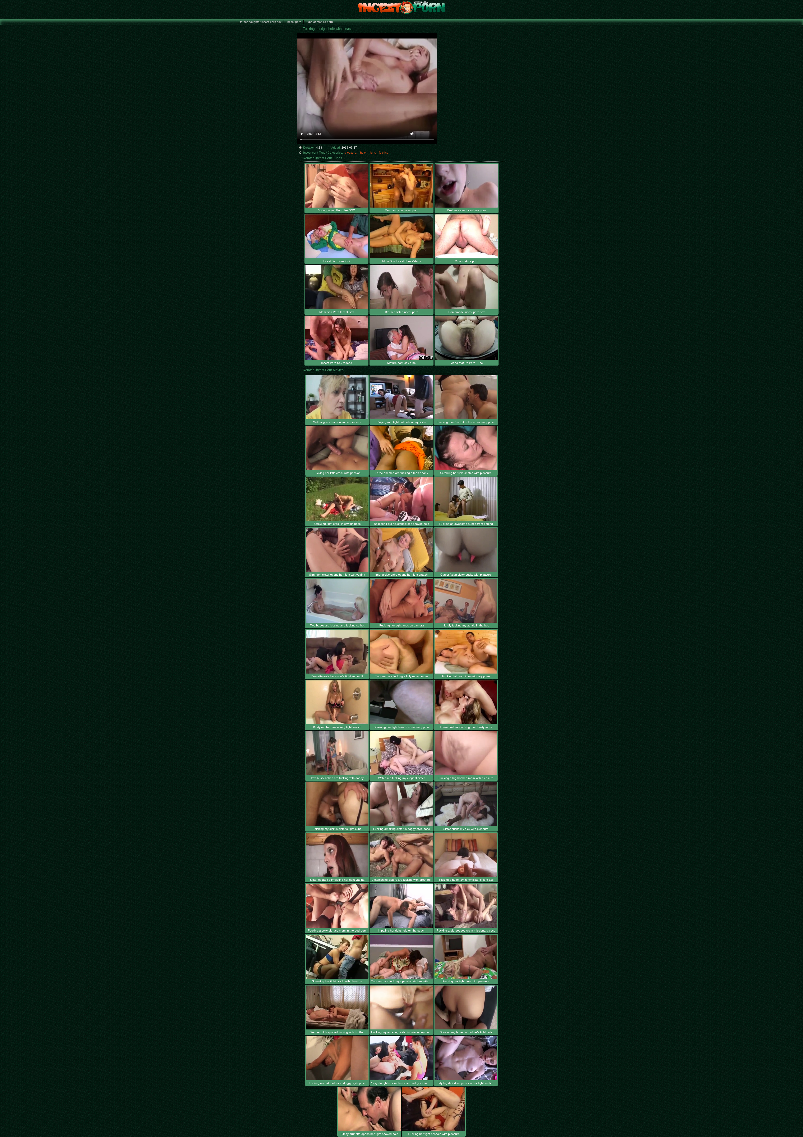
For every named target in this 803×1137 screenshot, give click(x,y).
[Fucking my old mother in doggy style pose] (337, 1058)
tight (372, 152)
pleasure (350, 152)
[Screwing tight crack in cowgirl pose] (337, 499)
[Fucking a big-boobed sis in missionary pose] (466, 906)
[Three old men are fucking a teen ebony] (401, 448)
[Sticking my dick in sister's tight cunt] (337, 804)
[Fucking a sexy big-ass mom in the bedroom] (337, 906)
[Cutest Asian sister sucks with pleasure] (466, 550)
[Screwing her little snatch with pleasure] (466, 448)
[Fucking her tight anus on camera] (401, 601)
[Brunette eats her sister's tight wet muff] (337, 652)
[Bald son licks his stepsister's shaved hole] (401, 499)
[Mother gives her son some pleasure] (337, 397)
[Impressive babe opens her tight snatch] (401, 550)
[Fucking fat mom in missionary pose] (466, 652)
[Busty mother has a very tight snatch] (337, 702)
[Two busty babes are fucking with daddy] (337, 753)
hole (363, 152)
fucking (383, 152)
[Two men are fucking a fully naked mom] (401, 652)
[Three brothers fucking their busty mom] (466, 702)
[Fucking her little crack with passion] (337, 448)
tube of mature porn (320, 21)
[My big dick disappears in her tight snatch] (466, 1058)
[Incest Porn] (401, 7)
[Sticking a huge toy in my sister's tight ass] (466, 855)
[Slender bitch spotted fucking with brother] (337, 1007)
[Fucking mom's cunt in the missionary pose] (466, 397)
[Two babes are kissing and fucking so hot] (337, 601)
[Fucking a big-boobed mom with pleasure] (466, 753)
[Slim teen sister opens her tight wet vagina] (337, 550)
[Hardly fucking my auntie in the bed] (466, 601)
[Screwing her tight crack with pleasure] (337, 957)
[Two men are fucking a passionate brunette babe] (401, 957)
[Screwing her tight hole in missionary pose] (401, 702)
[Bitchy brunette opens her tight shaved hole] (369, 1109)
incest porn (294, 21)
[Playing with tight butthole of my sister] (401, 397)
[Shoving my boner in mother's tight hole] (466, 1007)
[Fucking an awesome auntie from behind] (466, 499)
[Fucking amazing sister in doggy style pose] (401, 804)
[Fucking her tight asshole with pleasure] (433, 1109)
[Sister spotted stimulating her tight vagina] (337, 855)
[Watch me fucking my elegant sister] (401, 753)
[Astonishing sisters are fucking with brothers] (401, 855)
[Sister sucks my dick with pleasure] (466, 804)
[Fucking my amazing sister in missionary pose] (401, 1007)
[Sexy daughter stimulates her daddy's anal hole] (401, 1058)
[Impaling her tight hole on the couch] (401, 906)
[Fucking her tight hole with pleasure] (466, 957)
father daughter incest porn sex (260, 21)
